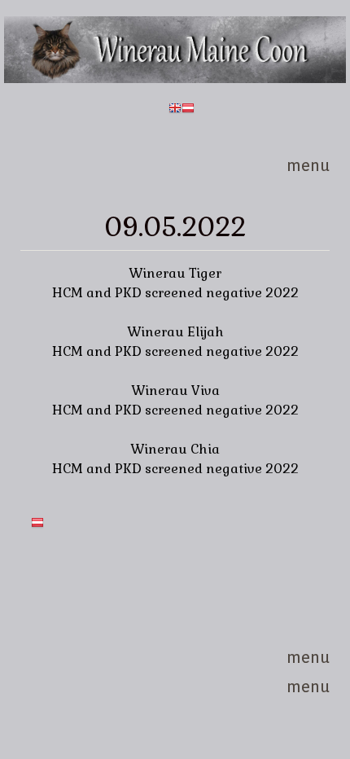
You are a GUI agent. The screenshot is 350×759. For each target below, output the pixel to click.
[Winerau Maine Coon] (175, 78)
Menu (308, 165)
